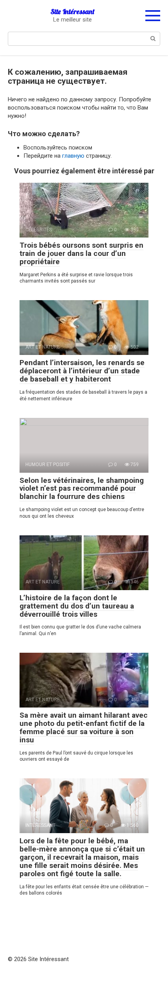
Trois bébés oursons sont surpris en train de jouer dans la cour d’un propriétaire (81, 253)
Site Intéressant (72, 11)
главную (73, 155)
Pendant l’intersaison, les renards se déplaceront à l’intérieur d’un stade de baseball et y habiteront (82, 370)
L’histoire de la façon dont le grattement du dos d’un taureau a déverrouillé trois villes (77, 606)
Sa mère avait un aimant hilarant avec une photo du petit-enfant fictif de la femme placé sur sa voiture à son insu (84, 727)
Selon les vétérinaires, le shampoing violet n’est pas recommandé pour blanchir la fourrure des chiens (82, 488)
